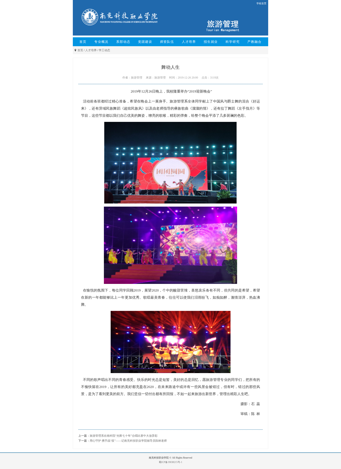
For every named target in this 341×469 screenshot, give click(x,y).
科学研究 (233, 42)
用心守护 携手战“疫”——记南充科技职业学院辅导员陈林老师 (128, 440)
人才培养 (189, 42)
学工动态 (104, 50)
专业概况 (101, 42)
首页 (82, 42)
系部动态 (123, 42)
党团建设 (145, 42)
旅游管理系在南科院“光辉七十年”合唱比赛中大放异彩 (124, 435)
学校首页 (261, 3)
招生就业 (211, 42)
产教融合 (254, 42)
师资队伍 (167, 42)
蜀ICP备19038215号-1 (170, 462)
